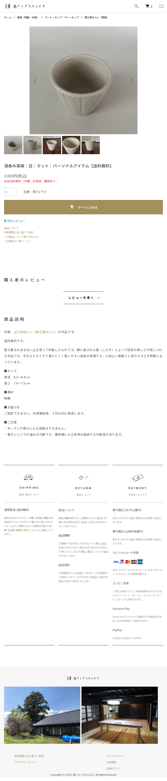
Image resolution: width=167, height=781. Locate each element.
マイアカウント (115, 756)
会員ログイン (114, 768)
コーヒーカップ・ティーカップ (62, 17)
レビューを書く (81, 298)
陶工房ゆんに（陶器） (97, 17)
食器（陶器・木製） (28, 17)
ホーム (7, 17)
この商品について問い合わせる (21, 236)
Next (131, 80)
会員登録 (111, 762)
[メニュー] (161, 6)
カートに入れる (88, 207)
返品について (11, 228)
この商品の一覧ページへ (17, 241)
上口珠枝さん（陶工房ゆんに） (36, 332)
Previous (36, 80)
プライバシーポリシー (26, 762)
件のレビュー (14, 221)
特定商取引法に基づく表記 (18, 232)
